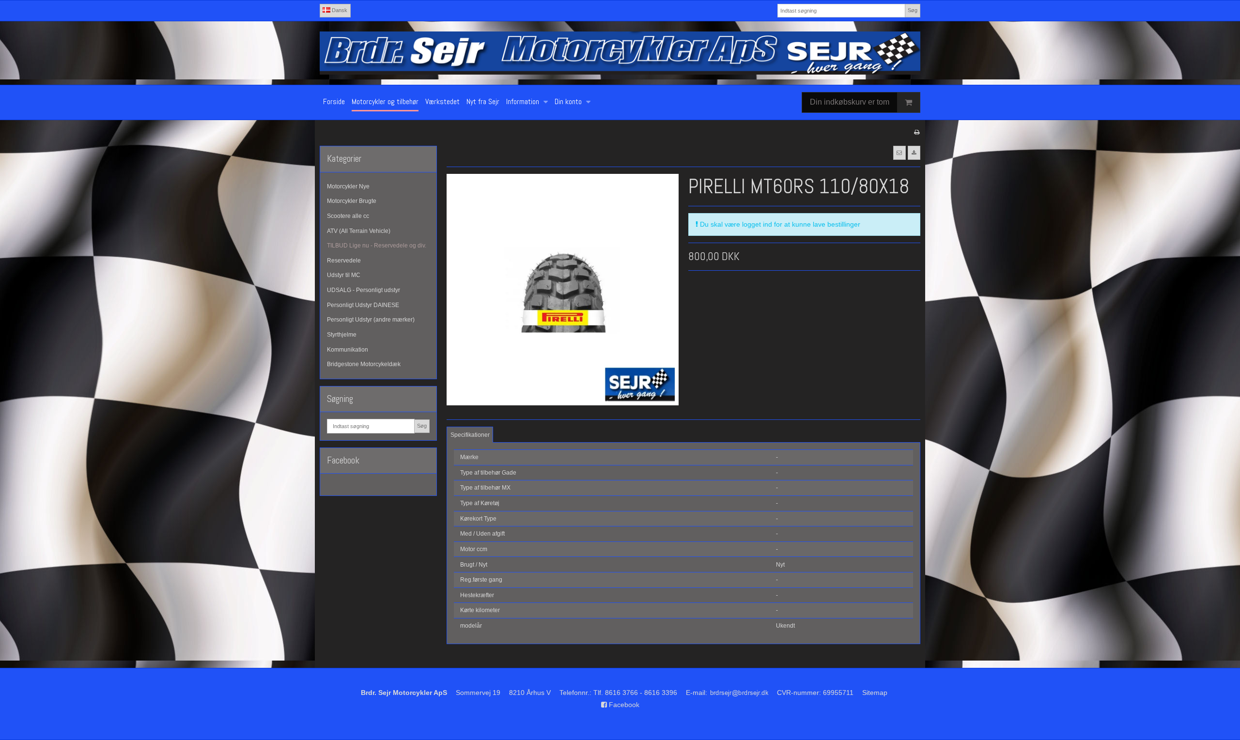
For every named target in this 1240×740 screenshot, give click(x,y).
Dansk (338, 10)
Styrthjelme (341, 334)
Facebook (623, 705)
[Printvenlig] (916, 132)
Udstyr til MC (343, 275)
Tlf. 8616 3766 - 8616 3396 (635, 692)
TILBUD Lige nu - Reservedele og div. (376, 245)
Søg (912, 10)
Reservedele (344, 260)
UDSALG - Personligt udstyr (363, 290)
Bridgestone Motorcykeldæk (364, 364)
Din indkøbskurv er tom (849, 101)
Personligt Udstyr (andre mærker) (371, 319)
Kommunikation (347, 349)
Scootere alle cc (348, 216)
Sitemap (874, 692)
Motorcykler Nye (348, 186)
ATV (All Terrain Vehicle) (358, 231)
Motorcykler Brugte (351, 201)
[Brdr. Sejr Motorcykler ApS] (620, 52)
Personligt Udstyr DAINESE (363, 305)
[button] (899, 152)
